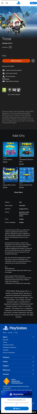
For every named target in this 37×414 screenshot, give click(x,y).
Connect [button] (6, 374)
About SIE (5, 340)
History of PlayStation (9, 352)
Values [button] (5, 361)
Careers (5, 342)
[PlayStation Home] (18, 3)
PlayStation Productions (9, 347)
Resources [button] (6, 370)
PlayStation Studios (8, 345)
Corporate (5, 350)
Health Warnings (9, 268)
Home (4, 332)
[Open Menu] (2, 3)
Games (10, 332)
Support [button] (6, 366)
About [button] (5, 337)
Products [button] (6, 357)
